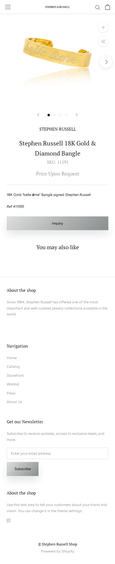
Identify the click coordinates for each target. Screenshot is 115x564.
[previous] (9, 62)
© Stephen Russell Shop (57, 544)
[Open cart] (107, 7)
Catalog (13, 366)
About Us (14, 402)
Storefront (15, 375)
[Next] (77, 115)
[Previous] (38, 115)
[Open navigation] (8, 7)
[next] (106, 62)
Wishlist (13, 384)
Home (12, 358)
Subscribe (23, 469)
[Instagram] (8, 520)
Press (11, 393)
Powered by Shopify (57, 551)
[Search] (97, 7)
